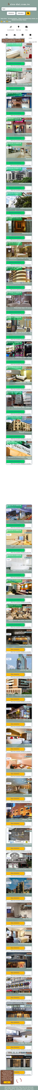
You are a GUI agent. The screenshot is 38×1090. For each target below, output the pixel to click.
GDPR (11, 1079)
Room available (15, 63)
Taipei (8, 48)
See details (15, 649)
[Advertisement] (19, 485)
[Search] (28, 13)
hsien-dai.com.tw (19, 4)
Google (4, 1073)
